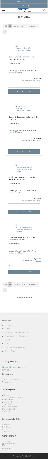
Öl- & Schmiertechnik (10, 407)
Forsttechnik (7, 402)
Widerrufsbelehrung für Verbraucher (17, 336)
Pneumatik (7, 404)
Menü (3, 9)
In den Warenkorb (24, 91)
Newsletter (7, 432)
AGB (6, 344)
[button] (5, 26)
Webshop (16, 456)
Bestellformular (9, 444)
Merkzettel (7, 425)
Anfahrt (7, 340)
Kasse (5, 429)
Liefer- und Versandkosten (12, 380)
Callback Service (10, 351)
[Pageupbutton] (43, 455)
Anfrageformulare (24, 6)
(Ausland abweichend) (16, 72)
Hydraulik (6, 395)
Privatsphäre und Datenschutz (15, 347)
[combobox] (20, 26)
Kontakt (7, 329)
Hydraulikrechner (24, 2)
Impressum (9, 325)
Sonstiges (6, 411)
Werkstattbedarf (9, 409)
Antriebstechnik (8, 400)
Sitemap (8, 448)
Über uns (7, 441)
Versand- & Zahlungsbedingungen (17, 332)
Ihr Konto (6, 427)
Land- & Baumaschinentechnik (14, 397)
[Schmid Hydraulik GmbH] (24, 10)
